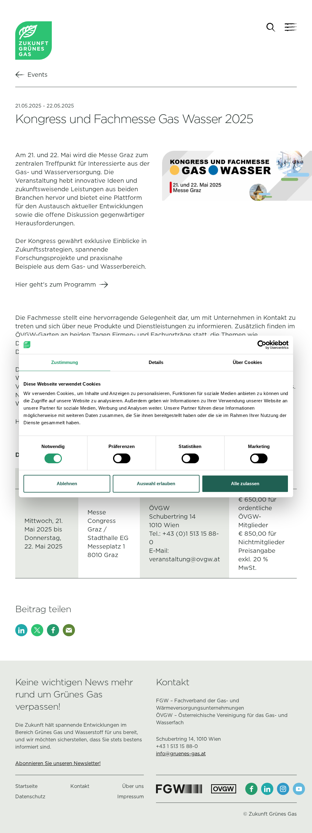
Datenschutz (30, 796)
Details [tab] (156, 362)
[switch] (121, 458)
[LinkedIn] (21, 630)
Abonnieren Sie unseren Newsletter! (58, 763)
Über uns (133, 786)
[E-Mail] (69, 630)
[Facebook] (53, 630)
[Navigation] (291, 27)
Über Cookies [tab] (247, 362)
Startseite (26, 786)
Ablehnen (67, 483)
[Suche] (270, 27)
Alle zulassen (245, 483)
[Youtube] (299, 789)
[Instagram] (283, 789)
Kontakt (79, 786)
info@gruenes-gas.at (181, 754)
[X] (37, 630)
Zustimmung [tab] (64, 362)
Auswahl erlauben (156, 483)
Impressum (130, 796)
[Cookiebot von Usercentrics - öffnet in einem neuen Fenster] (262, 344)
